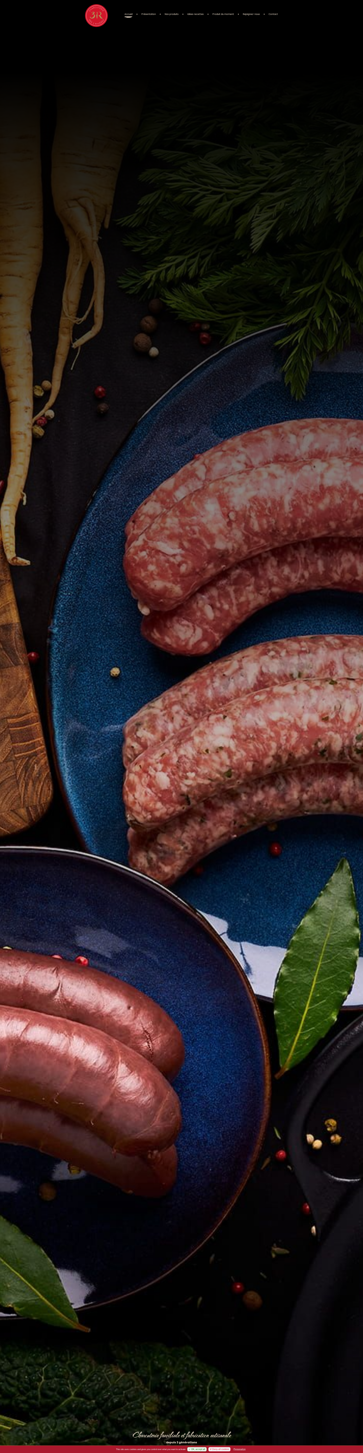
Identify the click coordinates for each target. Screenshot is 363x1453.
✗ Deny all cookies (219, 1449)
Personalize (240, 1449)
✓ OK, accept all (197, 1449)
